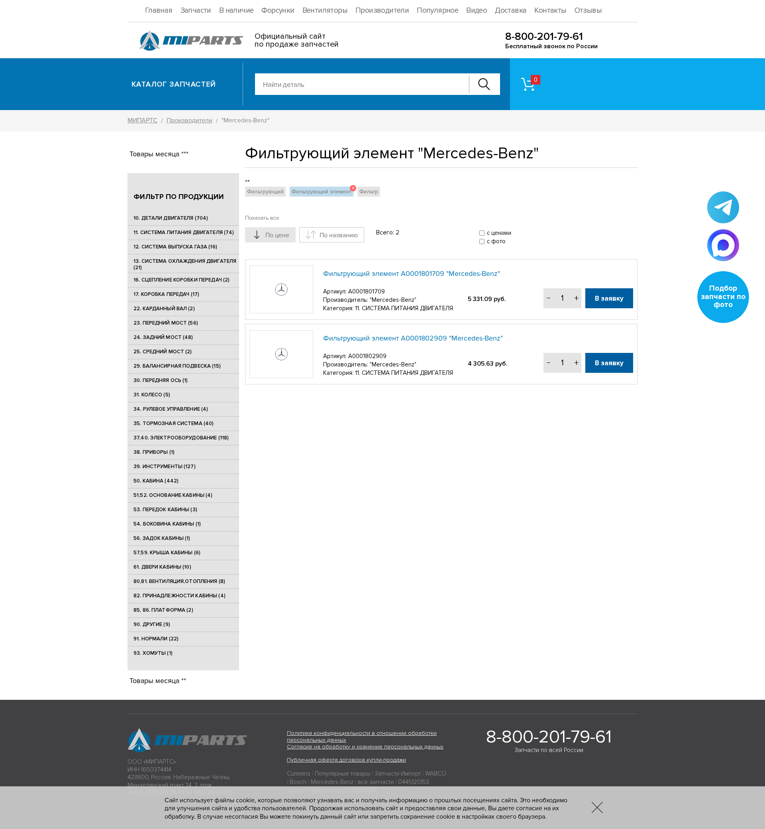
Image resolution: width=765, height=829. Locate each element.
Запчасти (195, 10)
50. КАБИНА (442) (155, 481)
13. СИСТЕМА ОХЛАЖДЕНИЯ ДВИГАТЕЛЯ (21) (184, 264)
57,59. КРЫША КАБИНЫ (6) (166, 552)
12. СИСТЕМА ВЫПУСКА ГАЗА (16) (175, 247)
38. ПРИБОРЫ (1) (154, 452)
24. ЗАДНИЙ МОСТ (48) (163, 337)
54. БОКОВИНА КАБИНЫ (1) (167, 524)
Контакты (550, 10)
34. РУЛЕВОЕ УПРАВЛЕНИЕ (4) (170, 409)
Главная (159, 10)
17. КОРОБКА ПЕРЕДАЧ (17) (166, 294)
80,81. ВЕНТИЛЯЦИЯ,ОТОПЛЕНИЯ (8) (179, 581)
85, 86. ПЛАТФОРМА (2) (163, 610)
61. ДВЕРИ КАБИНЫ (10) (162, 567)
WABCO (435, 773)
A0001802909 (367, 356)
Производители (382, 10)
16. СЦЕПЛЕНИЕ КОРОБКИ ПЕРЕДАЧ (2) (181, 280)
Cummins (298, 773)
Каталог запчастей (173, 84)
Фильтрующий (265, 191)
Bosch (298, 782)
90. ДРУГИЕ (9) (151, 624)
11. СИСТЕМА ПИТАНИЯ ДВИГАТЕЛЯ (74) (183, 232)
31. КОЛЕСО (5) (151, 395)
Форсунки (277, 10)
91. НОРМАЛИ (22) (155, 639)
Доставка (510, 10)
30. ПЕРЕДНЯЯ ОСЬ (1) (160, 380)
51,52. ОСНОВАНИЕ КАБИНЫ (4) (173, 495)
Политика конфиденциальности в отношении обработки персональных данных (362, 736)
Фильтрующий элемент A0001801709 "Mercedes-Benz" (411, 273)
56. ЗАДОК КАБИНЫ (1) (161, 538)
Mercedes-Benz (332, 782)
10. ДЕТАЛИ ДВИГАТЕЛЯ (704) (170, 218)
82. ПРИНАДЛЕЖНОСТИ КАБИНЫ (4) (179, 596)
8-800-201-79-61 (544, 36)
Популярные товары (342, 773)
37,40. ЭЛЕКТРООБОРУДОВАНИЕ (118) (181, 438)
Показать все (262, 218)
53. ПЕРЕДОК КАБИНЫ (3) (165, 509)
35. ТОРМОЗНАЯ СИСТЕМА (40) (173, 423)
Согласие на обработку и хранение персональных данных (365, 746)
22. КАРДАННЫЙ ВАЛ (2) (164, 308)
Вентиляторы (324, 10)
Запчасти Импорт (398, 773)
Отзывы (588, 10)
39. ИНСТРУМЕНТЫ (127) (164, 466)
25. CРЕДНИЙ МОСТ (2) (162, 352)
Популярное (437, 10)
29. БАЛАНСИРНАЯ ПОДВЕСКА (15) (177, 366)
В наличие (236, 10)
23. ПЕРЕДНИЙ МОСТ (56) (165, 323)
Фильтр (368, 191)
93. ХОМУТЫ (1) (153, 653)
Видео (476, 10)
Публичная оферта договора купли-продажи (346, 759)
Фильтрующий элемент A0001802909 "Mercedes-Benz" (413, 338)
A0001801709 (366, 291)
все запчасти (376, 782)
